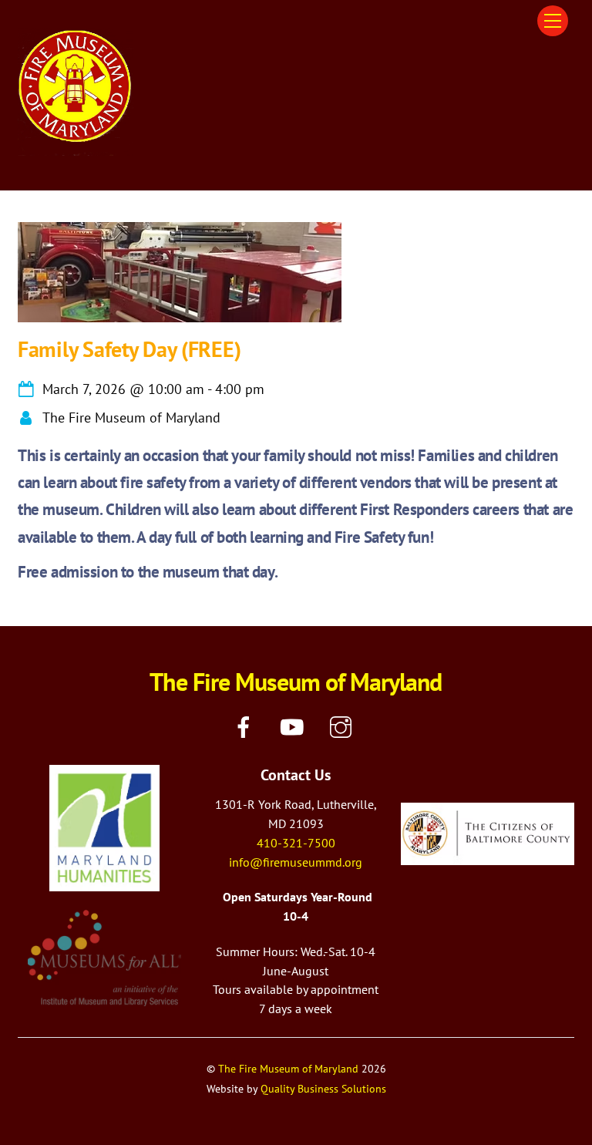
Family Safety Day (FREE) (129, 349)
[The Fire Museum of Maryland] (75, 149)
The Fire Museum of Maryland (288, 1068)
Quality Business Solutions (323, 1088)
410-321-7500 (296, 842)
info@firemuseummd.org (295, 862)
